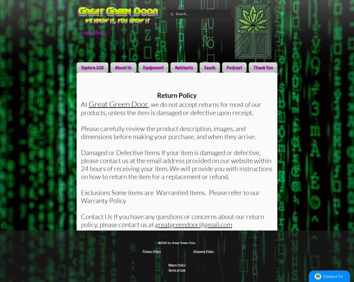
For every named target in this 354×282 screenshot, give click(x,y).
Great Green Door (118, 103)
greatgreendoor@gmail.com (193, 224)
